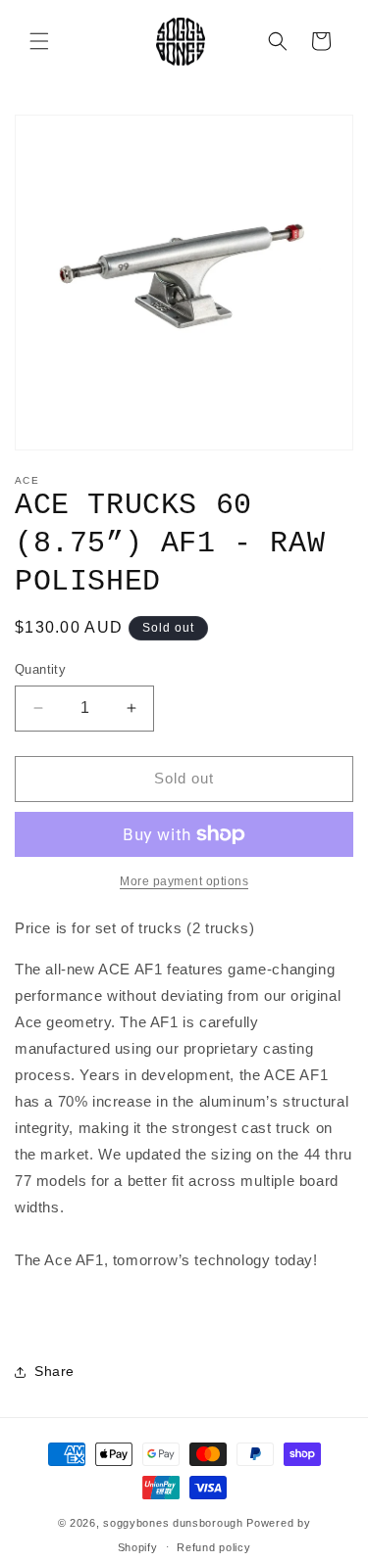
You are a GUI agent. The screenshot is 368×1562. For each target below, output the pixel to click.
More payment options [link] (184, 881)
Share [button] (54, 1371)
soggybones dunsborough (172, 1523)
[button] (39, 41)
